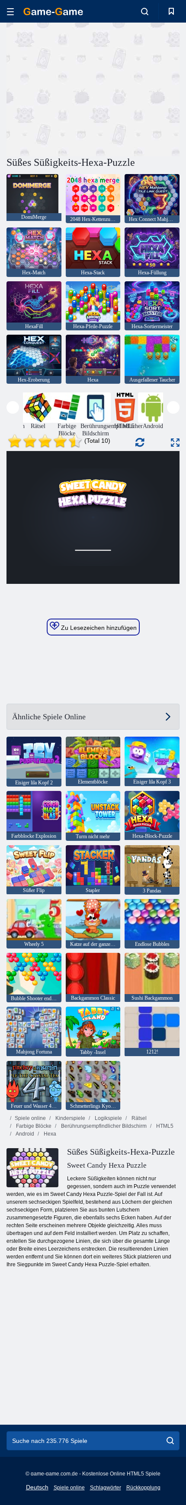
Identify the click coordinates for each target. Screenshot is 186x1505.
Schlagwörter (105, 1488)
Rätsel (138, 1118)
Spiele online (30, 1118)
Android (24, 1134)
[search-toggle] (144, 11)
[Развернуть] (175, 442)
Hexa (49, 1134)
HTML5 (164, 1126)
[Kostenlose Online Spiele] (53, 11)
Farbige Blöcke (33, 1126)
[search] (170, 1440)
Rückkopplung (143, 1488)
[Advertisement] (79, 88)
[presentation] (12, 407)
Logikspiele (107, 1118)
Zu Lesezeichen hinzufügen (98, 627)
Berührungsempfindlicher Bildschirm (103, 1126)
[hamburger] (10, 11)
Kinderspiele (69, 1118)
